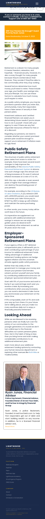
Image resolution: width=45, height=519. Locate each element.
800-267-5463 (29, 18)
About (8, 492)
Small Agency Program (13, 479)
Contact (8, 495)
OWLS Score (10, 482)
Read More (10, 426)
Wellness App (10, 473)
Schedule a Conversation (14, 498)
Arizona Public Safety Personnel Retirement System (22, 168)
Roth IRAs (33, 352)
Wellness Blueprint (12, 465)
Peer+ (8, 471)
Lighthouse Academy (13, 476)
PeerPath (9, 468)
